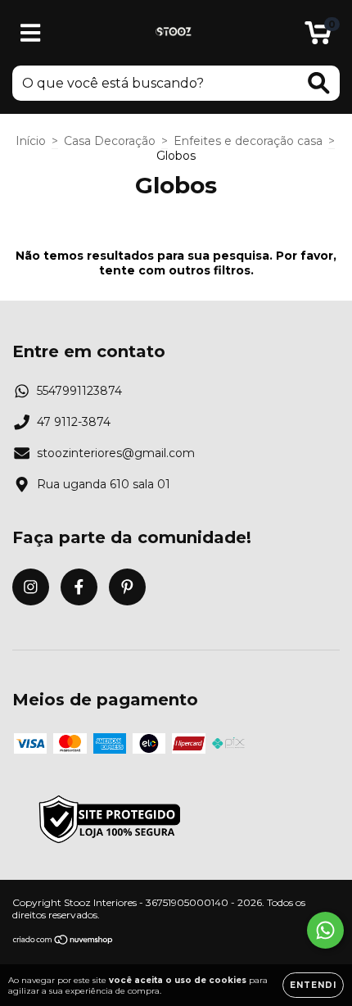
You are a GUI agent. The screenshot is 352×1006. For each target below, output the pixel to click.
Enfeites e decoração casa (248, 141)
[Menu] (30, 33)
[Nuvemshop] (63, 942)
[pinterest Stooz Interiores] (127, 587)
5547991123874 (79, 390)
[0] (318, 36)
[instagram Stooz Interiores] (30, 587)
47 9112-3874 (74, 422)
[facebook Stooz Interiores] (79, 587)
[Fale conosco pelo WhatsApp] (325, 930)
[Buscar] (319, 83)
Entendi (313, 985)
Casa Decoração (110, 141)
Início (31, 141)
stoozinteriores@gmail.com (116, 453)
